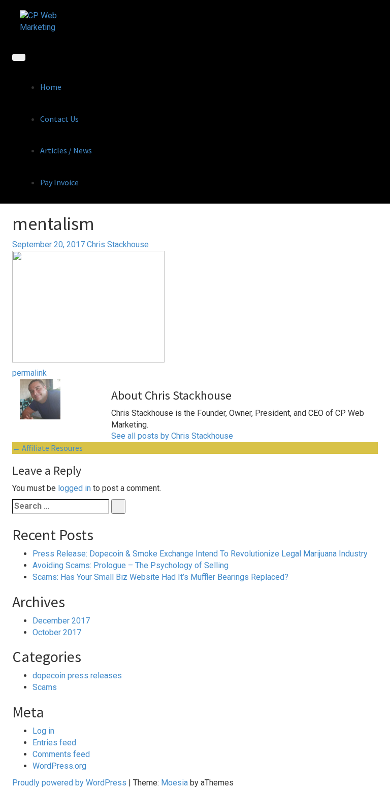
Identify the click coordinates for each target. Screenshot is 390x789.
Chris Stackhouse (118, 244)
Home (50, 87)
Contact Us (59, 119)
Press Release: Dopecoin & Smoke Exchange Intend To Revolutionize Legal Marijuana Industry (200, 553)
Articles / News (66, 150)
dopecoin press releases (77, 675)
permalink (29, 373)
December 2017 (61, 621)
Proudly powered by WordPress (69, 782)
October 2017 (56, 632)
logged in (74, 488)
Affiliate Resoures (47, 448)
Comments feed (61, 754)
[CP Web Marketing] (44, 21)
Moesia (174, 782)
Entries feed (54, 742)
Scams (44, 687)
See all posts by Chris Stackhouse (172, 436)
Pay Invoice (59, 182)
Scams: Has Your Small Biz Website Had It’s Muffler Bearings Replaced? (160, 577)
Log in (43, 731)
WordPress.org (59, 766)
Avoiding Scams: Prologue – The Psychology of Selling (130, 565)
